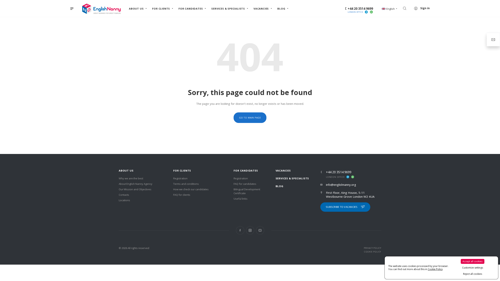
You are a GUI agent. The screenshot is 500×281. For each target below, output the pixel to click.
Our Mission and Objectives (135, 189)
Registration (180, 178)
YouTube (260, 230)
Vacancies (283, 170)
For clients (182, 170)
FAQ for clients (181, 195)
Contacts (124, 195)
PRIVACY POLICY (372, 248)
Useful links (240, 198)
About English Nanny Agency (135, 184)
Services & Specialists (292, 178)
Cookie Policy (435, 269)
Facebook (240, 230)
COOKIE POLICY (372, 251)
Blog (279, 186)
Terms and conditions (186, 184)
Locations (124, 200)
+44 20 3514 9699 (360, 8)
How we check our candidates (191, 189)
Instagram (250, 230)
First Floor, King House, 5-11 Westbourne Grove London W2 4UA (350, 194)
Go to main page (250, 117)
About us (126, 170)
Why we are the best (131, 178)
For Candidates (246, 170)
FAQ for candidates (245, 184)
